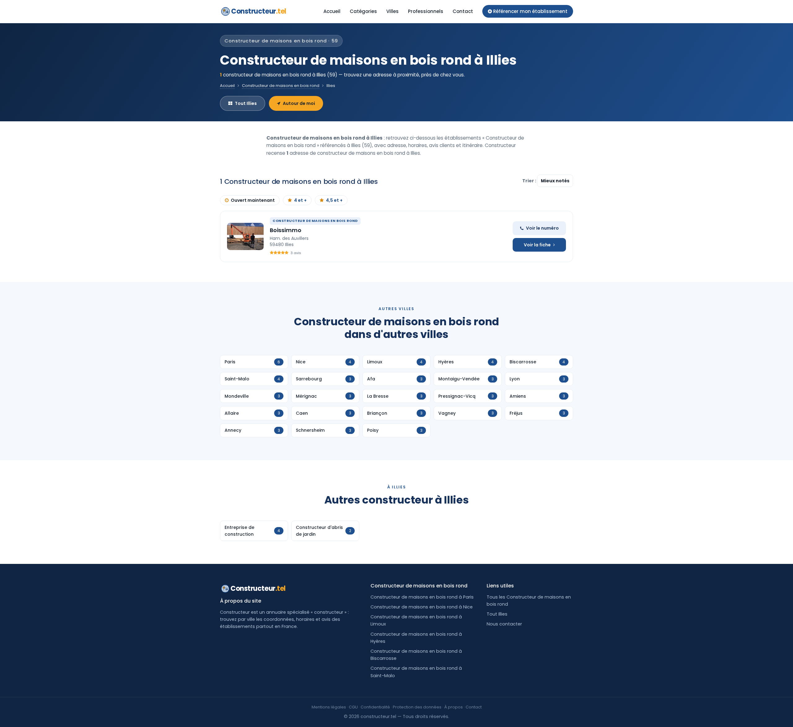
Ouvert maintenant (253, 200)
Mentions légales (329, 707)
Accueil (331, 11)
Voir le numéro (542, 228)
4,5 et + (334, 200)
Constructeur (258, 11)
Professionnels (425, 11)
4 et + (300, 200)
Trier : (529, 181)
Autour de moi (299, 103)
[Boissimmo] (245, 236)
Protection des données (417, 707)
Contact (463, 11)
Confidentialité (375, 707)
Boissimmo (285, 230)
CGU (353, 707)
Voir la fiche (537, 245)
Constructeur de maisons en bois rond (280, 86)
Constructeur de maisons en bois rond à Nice (421, 607)
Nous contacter (504, 624)
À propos (453, 707)
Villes (392, 11)
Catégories (363, 11)
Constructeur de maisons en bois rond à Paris (422, 597)
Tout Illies (246, 103)
